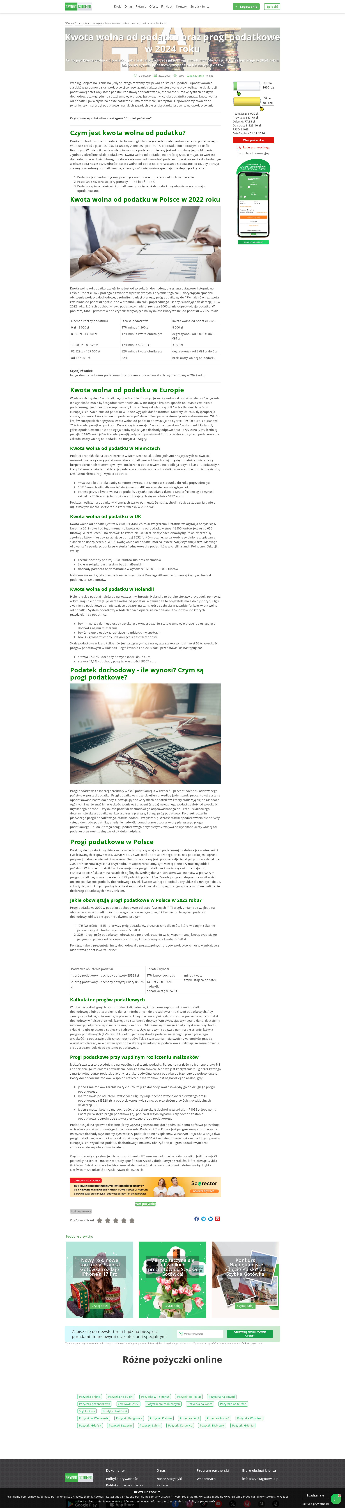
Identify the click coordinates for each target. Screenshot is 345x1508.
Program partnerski (213, 1470)
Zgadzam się (315, 1495)
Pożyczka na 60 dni (120, 1397)
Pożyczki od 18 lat (189, 1397)
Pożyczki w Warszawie (93, 1418)
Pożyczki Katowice (180, 1425)
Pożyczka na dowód (222, 1397)
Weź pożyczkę (145, 1204)
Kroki (118, 6)
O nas (129, 6)
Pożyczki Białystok (212, 1425)
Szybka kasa (87, 1411)
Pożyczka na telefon (233, 1404)
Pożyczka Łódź (189, 1418)
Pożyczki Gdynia (243, 1425)
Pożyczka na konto (200, 1404)
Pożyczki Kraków (161, 1418)
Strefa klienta (200, 6)
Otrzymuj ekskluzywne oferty (250, 1333)
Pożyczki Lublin (150, 1425)
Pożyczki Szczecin (120, 1425)
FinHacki (167, 6)
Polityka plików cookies (124, 1485)
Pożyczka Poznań (218, 1418)
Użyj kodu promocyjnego (253, 147)
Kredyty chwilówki (115, 1411)
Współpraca (206, 1479)
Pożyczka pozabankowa (94, 1404)
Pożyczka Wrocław (249, 1418)
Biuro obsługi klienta (259, 1470)
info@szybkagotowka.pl (261, 1479)
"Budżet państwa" (138, 118)
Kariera (162, 1485)
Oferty (153, 6)
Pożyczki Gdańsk (90, 1425)
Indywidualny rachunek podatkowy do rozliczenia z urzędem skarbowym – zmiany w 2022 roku (137, 375)
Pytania (141, 6)
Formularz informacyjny (253, 153)
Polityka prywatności (252, 1343)
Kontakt (182, 6)
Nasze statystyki (169, 1479)
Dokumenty (115, 1470)
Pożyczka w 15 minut (155, 1397)
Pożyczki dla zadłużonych (163, 1404)
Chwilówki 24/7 (128, 1404)
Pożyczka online (89, 1397)
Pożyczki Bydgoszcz (129, 1418)
